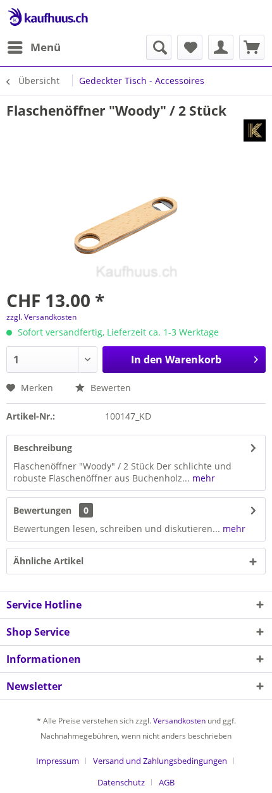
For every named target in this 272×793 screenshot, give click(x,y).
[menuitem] (33, 47)
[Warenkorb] (251, 47)
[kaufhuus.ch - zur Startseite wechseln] (47, 17)
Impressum (57, 760)
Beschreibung (42, 448)
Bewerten (109, 388)
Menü (45, 47)
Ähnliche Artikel (48, 561)
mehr (202, 478)
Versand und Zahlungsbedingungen (160, 760)
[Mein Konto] (220, 47)
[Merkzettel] (189, 47)
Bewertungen (42, 510)
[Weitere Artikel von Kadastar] (255, 130)
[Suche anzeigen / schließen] (158, 47)
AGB (167, 782)
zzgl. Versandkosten (41, 317)
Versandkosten (179, 720)
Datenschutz (121, 782)
